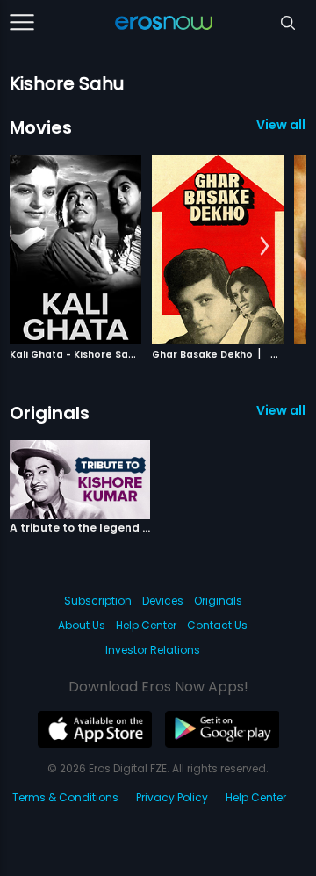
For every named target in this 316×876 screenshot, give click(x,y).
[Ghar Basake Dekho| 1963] (218, 249)
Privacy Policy (172, 797)
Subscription (98, 600)
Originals (50, 413)
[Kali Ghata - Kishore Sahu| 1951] (75, 249)
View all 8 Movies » (281, 125)
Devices (162, 600)
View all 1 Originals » (281, 410)
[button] (264, 246)
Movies (41, 127)
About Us (81, 625)
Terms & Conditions (65, 797)
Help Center (146, 625)
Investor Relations (152, 649)
